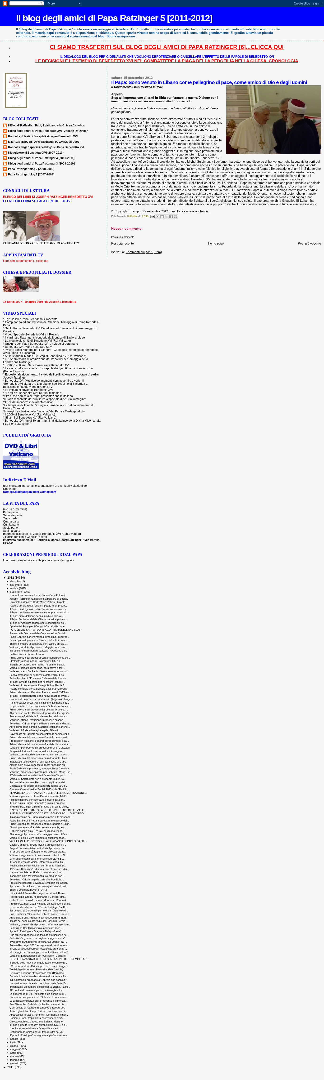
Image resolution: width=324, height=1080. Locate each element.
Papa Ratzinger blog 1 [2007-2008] (31, 174)
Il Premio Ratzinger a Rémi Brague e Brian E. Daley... (39, 806)
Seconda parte (12, 515)
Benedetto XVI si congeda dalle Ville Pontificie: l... (37, 879)
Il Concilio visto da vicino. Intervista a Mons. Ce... (37, 862)
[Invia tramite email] (157, 216)
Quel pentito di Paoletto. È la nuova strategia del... (37, 1007)
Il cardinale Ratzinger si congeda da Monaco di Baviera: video (45, 337)
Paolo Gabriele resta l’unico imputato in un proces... (38, 605)
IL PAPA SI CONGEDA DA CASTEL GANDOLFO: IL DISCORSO (46, 813)
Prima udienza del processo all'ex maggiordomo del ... (40, 657)
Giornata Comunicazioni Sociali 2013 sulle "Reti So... (39, 789)
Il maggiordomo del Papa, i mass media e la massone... (41, 817)
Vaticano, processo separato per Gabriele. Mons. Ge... (40, 772)
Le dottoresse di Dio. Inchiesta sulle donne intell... (37, 993)
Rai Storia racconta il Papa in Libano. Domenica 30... (39, 702)
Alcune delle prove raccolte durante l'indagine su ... (38, 764)
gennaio (15, 1063)
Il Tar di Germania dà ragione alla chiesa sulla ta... (37, 851)
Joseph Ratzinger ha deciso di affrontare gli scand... (39, 598)
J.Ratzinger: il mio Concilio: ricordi (25, 536)
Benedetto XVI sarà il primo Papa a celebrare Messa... (40, 723)
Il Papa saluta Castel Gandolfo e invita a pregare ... (38, 803)
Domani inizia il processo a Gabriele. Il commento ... (39, 997)
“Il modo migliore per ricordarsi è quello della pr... (37, 799)
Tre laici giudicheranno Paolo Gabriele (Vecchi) (36, 969)
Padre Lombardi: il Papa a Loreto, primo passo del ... (39, 820)
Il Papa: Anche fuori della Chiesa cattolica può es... (38, 619)
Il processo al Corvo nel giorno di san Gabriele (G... (39, 910)
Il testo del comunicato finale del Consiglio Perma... (38, 920)
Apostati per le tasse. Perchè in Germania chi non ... (39, 1014)
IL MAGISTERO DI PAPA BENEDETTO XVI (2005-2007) (44, 141)
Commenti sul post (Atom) (144, 252)
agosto (14, 1038)
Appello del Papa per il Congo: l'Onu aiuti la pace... (38, 626)
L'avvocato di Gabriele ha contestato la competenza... (40, 733)
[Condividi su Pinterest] (175, 216)
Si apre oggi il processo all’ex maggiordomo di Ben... (39, 834)
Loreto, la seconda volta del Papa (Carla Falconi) (37, 595)
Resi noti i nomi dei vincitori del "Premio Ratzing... (37, 865)
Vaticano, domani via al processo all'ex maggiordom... (40, 924)
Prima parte (10, 512)
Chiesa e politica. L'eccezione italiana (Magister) (37, 1021)
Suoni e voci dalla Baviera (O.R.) (28, 889)
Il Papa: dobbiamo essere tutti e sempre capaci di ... (39, 612)
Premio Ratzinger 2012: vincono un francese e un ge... (40, 903)
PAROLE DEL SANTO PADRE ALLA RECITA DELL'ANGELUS (44, 629)
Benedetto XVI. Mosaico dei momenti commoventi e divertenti (44, 380)
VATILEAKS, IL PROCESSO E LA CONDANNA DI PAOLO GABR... (47, 841)
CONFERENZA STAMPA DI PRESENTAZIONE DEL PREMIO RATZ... (49, 959)
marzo (14, 1056)
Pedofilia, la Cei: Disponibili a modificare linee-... (36, 928)
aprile (13, 1052)
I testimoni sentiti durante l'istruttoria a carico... (35, 1028)
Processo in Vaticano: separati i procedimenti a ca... (39, 740)
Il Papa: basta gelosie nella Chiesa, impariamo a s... (38, 609)
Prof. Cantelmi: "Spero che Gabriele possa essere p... (40, 914)
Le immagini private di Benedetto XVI (29, 389)
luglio (13, 1042)
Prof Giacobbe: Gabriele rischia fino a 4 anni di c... (38, 1004)
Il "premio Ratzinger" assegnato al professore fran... (39, 1035)
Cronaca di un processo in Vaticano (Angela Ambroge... (41, 699)
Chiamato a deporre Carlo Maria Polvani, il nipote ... (38, 602)
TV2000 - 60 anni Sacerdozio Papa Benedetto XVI (37, 365)
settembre (16, 591)
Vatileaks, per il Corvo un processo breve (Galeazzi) (39, 747)
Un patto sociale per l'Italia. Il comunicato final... (36, 872)
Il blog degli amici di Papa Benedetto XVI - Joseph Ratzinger (48, 130)
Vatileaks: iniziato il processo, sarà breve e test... (37, 667)
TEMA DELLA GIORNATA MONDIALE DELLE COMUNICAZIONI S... (48, 792)
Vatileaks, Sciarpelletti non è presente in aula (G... (37, 778)
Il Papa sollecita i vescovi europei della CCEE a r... (38, 1024)
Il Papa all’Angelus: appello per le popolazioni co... (37, 622)
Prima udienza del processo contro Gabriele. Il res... (39, 758)
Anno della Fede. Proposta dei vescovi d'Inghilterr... (38, 917)
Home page (216, 243)
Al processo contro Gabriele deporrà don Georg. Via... (40, 713)
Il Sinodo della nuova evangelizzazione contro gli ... (38, 962)
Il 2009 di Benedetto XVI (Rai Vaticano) (30, 414)
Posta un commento (122, 237)
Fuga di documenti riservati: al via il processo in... (37, 848)
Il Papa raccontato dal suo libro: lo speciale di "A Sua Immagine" (45, 399)
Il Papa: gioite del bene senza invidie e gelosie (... (37, 616)
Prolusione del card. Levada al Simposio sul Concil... (39, 882)
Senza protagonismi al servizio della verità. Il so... (37, 675)
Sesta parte (10, 527)
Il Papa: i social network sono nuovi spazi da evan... (39, 695)
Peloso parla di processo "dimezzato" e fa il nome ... (39, 640)
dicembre (16, 581)
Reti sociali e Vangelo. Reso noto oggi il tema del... (38, 782)
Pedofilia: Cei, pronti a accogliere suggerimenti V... (37, 938)
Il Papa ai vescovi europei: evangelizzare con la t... (38, 948)
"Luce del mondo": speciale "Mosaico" (28, 402)
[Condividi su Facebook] (171, 216)
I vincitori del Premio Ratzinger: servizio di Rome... (38, 893)
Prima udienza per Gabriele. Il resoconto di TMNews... (40, 692)
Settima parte (11, 530)
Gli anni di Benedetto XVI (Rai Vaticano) (30, 417)
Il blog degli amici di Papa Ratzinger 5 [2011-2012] (114, 18)
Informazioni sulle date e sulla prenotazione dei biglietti (38, 560)
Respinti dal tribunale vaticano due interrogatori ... (37, 751)
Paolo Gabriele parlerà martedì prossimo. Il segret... (39, 636)
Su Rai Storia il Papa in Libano (26, 654)
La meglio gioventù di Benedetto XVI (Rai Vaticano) (38, 340)
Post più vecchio (309, 243)
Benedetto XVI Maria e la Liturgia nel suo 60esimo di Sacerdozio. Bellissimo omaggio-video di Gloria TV (45, 385)
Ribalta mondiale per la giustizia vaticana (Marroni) (38, 688)
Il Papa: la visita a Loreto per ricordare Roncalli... (37, 681)
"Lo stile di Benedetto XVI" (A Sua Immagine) (33, 392)
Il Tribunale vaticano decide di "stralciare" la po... (37, 775)
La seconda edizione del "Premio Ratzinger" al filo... (38, 907)
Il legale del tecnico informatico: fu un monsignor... (37, 664)
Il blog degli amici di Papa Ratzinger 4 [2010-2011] (41, 158)
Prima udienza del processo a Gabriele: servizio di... (39, 737)
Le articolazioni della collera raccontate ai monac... (38, 1000)
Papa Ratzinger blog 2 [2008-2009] (31, 168)
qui (206, 211)
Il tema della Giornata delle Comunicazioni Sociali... (38, 633)
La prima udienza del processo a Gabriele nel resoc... (40, 706)
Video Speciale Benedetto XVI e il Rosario (32, 334)
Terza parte (10, 518)
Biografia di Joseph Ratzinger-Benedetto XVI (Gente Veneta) (42, 533)
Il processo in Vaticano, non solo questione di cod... (38, 886)
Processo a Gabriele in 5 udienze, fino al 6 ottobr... (38, 716)
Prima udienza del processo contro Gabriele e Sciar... (40, 823)
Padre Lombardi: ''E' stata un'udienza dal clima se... (38, 678)
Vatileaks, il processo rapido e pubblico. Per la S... (37, 685)
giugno (14, 1045)
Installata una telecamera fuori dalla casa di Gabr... (38, 761)
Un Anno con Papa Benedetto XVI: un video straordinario (41, 343)
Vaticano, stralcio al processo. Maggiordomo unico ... (39, 647)
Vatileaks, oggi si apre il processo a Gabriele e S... (38, 855)
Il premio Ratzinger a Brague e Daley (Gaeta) (35, 931)
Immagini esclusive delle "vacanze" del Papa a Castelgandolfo (44, 411)
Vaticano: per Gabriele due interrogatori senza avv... (39, 754)
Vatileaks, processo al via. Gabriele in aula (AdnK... (38, 796)
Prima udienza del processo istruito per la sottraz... (38, 709)
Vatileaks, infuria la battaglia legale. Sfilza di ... (35, 730)
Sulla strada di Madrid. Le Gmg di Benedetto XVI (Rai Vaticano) (45, 355)
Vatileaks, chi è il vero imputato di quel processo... (37, 837)
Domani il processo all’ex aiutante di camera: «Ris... (39, 976)
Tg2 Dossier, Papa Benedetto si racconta (31, 319)
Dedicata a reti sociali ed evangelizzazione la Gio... (38, 785)
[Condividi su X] (166, 216)
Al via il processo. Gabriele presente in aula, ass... (38, 827)
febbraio (15, 1059)
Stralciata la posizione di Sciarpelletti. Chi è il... (35, 661)
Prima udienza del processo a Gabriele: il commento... (40, 744)
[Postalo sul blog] (162, 216)
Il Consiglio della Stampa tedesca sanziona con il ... (38, 1011)
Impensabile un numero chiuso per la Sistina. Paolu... (39, 986)
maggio (14, 1049)
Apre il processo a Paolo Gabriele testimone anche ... (39, 726)
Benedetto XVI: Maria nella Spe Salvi (28, 346)
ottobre (14, 588)
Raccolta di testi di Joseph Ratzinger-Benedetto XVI (43, 136)
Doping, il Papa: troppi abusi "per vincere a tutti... (37, 1018)
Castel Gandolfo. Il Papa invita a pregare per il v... (37, 844)
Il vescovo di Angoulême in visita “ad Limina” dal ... (38, 941)
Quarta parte (11, 521)
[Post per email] (152, 216)
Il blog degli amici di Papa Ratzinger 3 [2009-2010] (41, 163)
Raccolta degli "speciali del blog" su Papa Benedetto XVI (46, 147)
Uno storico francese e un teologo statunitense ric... (39, 934)
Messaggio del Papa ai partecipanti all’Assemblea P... (39, 952)
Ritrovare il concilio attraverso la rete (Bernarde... (37, 973)
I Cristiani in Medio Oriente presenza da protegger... (39, 966)
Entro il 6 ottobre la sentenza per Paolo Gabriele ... (38, 643)
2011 (11, 1067)
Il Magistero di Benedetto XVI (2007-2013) (36, 152)
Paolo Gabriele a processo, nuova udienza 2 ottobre (39, 768)
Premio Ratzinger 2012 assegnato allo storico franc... (39, 945)
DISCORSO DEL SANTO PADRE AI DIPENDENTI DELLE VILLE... (47, 810)
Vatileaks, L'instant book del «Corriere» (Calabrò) (37, 955)
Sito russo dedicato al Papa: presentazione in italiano (38, 395)
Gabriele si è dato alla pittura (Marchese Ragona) (37, 900)
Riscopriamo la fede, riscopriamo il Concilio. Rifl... (37, 896)
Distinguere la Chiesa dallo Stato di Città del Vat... (37, 1032)
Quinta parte (11, 524)
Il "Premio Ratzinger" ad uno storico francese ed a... (39, 869)
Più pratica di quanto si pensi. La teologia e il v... (36, 990)
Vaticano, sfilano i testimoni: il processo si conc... (37, 720)
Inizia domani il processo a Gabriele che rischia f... (38, 979)
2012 (11, 577)
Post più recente (122, 243)
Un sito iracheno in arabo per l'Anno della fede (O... (38, 983)
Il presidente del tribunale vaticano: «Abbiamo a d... (38, 650)
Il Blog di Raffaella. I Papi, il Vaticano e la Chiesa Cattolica (46, 125)
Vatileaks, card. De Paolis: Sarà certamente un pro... (39, 671)
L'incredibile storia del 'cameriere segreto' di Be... (37, 858)
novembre (16, 584)
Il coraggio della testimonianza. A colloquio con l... (37, 876)
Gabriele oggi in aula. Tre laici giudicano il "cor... (36, 831)
